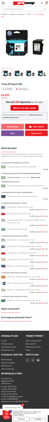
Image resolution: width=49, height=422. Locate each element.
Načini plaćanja (6, 360)
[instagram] (33, 360)
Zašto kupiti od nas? (8, 347)
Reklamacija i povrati (33, 347)
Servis (28, 350)
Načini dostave (6, 366)
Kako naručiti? (31, 344)
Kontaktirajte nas (7, 350)
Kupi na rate (36, 133)
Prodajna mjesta (7, 344)
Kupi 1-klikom (36, 126)
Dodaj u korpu (12, 127)
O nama (4, 341)
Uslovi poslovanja (7, 369)
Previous (5, 42)
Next (44, 42)
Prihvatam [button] (38, 419)
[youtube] (38, 360)
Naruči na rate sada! (24, 107)
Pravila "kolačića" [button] (18, 414)
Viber (12, 133)
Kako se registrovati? (33, 341)
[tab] (24, 148)
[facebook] (27, 360)
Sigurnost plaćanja (8, 363)
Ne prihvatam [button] (21, 419)
